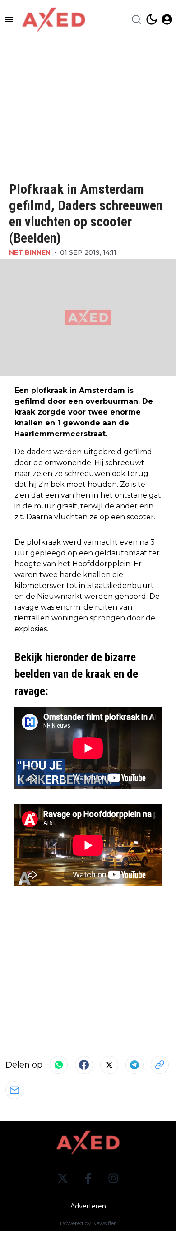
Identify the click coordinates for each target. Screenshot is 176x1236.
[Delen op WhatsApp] (59, 1065)
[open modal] (167, 19)
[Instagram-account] (113, 1178)
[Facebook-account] (88, 1178)
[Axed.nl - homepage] (54, 19)
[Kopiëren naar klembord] (160, 1065)
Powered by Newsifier (88, 1223)
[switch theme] (151, 19)
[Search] (136, 19)
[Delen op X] (109, 1065)
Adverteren (88, 1206)
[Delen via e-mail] (14, 1090)
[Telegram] (134, 1065)
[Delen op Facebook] (84, 1065)
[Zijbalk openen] (9, 19)
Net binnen (30, 252)
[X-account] (62, 1178)
